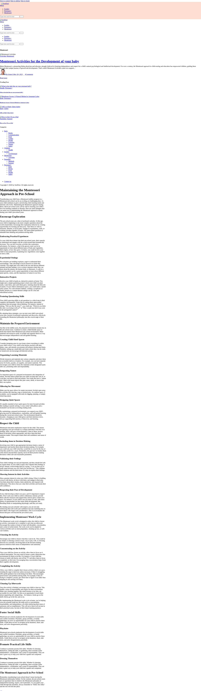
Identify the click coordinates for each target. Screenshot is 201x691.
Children (7, 148)
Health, (2, 88)
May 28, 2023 (18, 74)
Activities (3, 56)
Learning (11, 142)
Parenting (7, 159)
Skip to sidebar (15, 1)
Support (9, 119)
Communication (13, 135)
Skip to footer (25, 1)
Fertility (6, 152)
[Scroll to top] (1, 690)
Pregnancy (8, 88)
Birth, (2, 98)
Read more (3, 78)
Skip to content (5, 1)
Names (10, 144)
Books (10, 133)
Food (10, 137)
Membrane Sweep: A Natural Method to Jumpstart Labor (14, 102)
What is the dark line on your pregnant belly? (11, 92)
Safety (6, 108)
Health (10, 140)
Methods (11, 161)
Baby (6, 131)
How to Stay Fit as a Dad (6, 123)
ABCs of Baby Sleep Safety (7, 112)
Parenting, (3, 119)
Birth (10, 167)
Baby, (2, 108)
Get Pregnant (12, 154)
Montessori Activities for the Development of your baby (39, 61)
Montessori (10, 56)
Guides (10, 139)
